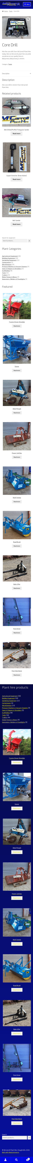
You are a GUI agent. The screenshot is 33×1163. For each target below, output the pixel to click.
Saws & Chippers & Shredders (11, 269)
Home (6, 11)
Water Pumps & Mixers (9, 277)
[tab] (16, 73)
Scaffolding (6, 271)
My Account (5, 1160)
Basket (25, 1158)
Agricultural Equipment (10, 256)
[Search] (29, 240)
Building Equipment (8, 258)
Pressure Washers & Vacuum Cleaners (14, 267)
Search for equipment (8, 238)
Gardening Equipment (9, 260)
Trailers (4, 275)
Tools (10, 11)
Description (5, 74)
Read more (16, 134)
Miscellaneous (6, 265)
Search (4, 1135)
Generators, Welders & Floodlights (13, 279)
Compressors (6, 262)
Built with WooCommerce (10, 1152)
